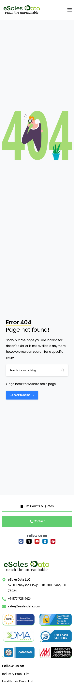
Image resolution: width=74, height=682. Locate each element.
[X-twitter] (29, 541)
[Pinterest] (53, 541)
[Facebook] (21, 541)
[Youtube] (37, 541)
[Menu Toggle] (69, 9)
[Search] (62, 370)
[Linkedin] (45, 541)
